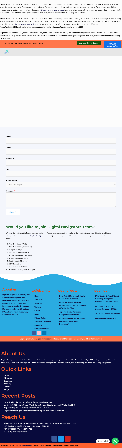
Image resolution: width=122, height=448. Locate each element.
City (8, 169)
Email (9, 147)
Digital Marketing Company (13, 300)
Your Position (12, 180)
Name (9, 136)
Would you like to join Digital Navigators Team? (50, 227)
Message (10, 191)
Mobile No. (11, 158)
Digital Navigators (37, 236)
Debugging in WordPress (52, 10)
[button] (67, 52)
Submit (13, 212)
